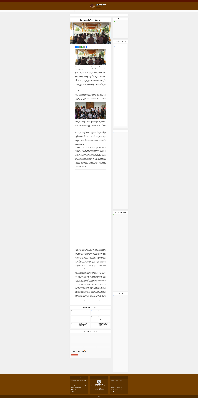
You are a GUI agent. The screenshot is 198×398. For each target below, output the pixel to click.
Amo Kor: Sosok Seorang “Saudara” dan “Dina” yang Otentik (118, 385)
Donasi (123, 10)
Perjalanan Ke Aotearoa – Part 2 (116, 380)
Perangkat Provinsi (87, 10)
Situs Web (99, 345)
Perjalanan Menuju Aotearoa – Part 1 (117, 382)
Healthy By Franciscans (74, 391)
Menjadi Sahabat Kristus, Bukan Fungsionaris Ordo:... (104, 312)
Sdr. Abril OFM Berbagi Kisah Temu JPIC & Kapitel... (83, 312)
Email (85, 345)
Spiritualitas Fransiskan (97, 10)
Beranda (72, 10)
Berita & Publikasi (78, 10)
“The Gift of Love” (74, 389)
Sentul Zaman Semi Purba (115, 391)
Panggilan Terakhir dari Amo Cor (116, 387)
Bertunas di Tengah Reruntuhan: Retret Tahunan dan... (83, 324)
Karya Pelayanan (107, 10)
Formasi (114, 10)
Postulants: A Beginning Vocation (76, 387)
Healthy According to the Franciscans (77, 382)
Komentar (73, 335)
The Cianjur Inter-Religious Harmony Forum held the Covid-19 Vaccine (79, 380)
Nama (72, 345)
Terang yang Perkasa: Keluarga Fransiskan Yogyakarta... (103, 318)
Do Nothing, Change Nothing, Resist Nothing (78, 385)
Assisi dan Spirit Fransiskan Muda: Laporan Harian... (82, 318)
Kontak (119, 10)
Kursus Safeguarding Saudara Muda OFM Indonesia (103, 324)
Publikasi (120, 18)
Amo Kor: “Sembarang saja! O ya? (116, 389)
